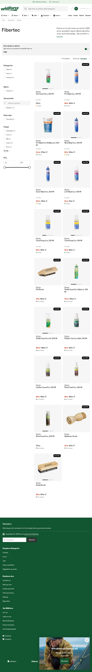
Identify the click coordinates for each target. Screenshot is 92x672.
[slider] (5, 167)
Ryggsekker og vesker (10, 569)
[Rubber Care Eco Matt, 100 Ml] (76, 320)
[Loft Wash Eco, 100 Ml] (76, 174)
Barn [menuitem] (25, 15)
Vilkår (5, 52)
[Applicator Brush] (76, 418)
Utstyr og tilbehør (8, 565)
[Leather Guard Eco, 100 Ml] (48, 369)
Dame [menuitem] (16, 15)
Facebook (8, 636)
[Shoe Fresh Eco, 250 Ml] (76, 369)
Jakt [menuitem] (35, 15)
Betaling (5, 597)
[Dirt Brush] (48, 271)
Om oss (5, 612)
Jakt (4, 561)
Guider (75, 15)
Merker (81, 15)
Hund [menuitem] (57, 15)
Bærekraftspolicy (8, 621)
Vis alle (6, 151)
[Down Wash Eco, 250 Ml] (48, 174)
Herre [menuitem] (5, 15)
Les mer (60, 36)
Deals (70, 15)
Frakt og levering (8, 593)
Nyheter (88, 15)
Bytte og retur (7, 585)
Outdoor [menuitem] (46, 15)
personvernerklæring (31, 534)
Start (3, 20)
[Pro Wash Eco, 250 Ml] (76, 76)
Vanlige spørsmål (8, 589)
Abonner (32, 540)
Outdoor (5, 553)
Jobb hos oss (7, 617)
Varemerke (11, 20)
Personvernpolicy (8, 625)
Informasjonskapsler (9, 629)
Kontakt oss (6, 580)
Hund (5, 557)
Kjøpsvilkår (6, 601)
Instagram (8, 639)
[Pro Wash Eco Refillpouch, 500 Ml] (48, 125)
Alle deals (64, 661)
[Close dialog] (87, 640)
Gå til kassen (84, 9)
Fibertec (19, 20)
